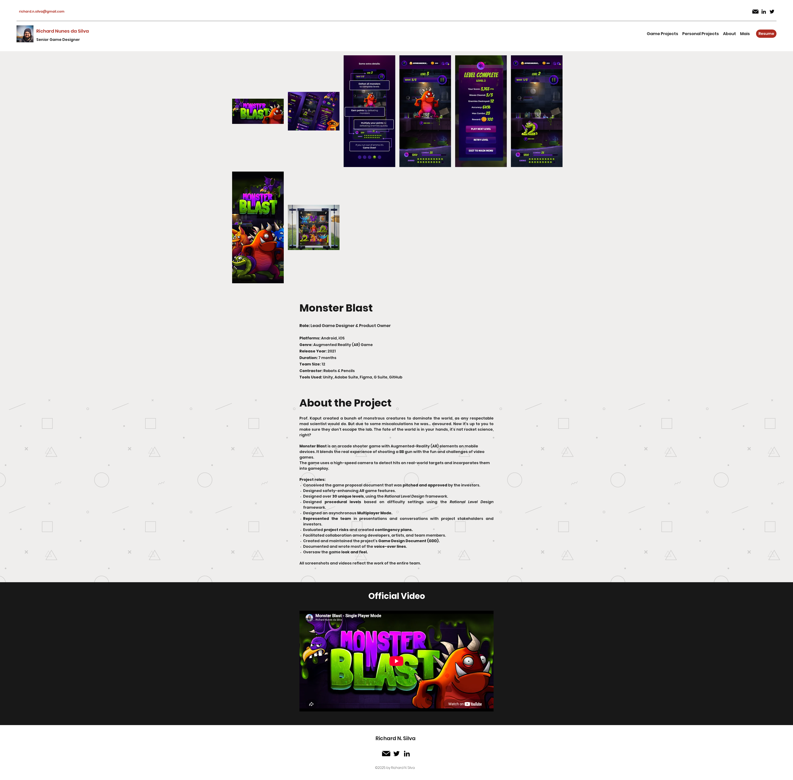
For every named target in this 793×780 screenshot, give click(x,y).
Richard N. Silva (395, 738)
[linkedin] (764, 11)
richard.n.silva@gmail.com (41, 11)
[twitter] (772, 11)
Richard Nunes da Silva (62, 31)
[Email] (755, 11)
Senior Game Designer (58, 39)
